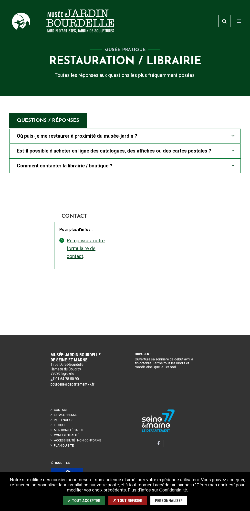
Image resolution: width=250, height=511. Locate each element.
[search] (224, 21)
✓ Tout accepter (84, 500)
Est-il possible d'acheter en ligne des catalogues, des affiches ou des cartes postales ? (114, 151)
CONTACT (61, 410)
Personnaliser (169, 500)
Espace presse (65, 415)
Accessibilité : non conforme (77, 440)
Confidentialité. (173, 490)
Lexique (60, 425)
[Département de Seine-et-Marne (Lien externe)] (158, 431)
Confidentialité (66, 435)
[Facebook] (158, 443)
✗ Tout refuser (127, 500)
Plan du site (64, 445)
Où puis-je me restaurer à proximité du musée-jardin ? (77, 136)
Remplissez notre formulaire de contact (86, 248)
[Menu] (239, 21)
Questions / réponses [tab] (48, 120)
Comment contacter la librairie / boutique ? (64, 166)
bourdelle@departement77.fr (72, 384)
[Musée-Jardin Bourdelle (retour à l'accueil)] (63, 21)
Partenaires (63, 420)
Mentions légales (68, 430)
